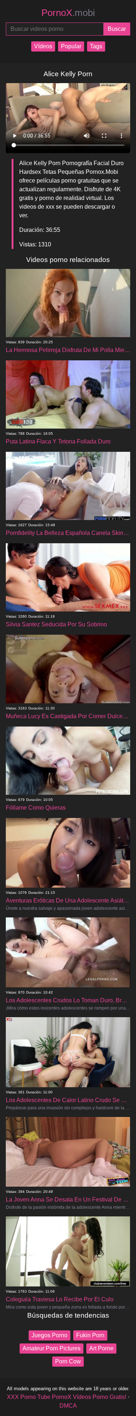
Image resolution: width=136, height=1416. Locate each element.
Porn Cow (68, 1361)
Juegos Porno (49, 1335)
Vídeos (43, 46)
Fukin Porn (90, 1335)
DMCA (68, 1406)
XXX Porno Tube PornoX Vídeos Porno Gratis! (66, 1397)
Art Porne (101, 1348)
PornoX (68, 13)
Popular (71, 46)
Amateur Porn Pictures (51, 1348)
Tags (96, 46)
